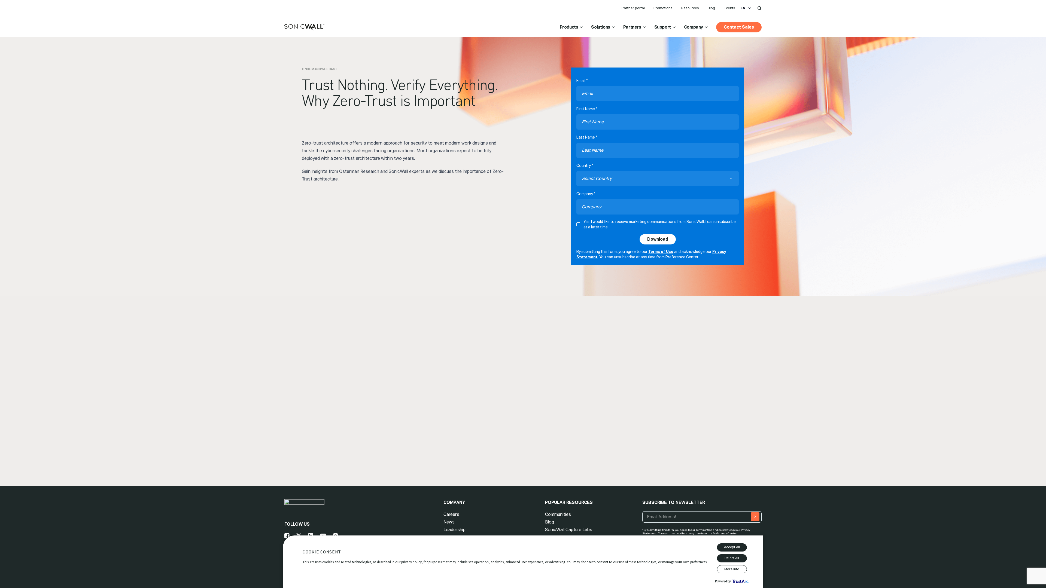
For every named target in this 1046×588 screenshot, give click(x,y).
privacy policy (411, 562)
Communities (558, 514)
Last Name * (586, 137)
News (449, 522)
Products (569, 27)
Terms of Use (660, 251)
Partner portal (633, 8)
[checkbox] (578, 224)
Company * (585, 194)
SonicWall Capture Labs (568, 529)
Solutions (600, 27)
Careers (451, 514)
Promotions (663, 8)
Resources (690, 8)
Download (657, 239)
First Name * (586, 109)
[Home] (304, 27)
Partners (632, 27)
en (743, 8)
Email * (582, 80)
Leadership (454, 529)
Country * (584, 165)
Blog (711, 8)
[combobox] (657, 178)
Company (693, 27)
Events (729, 8)
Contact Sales (739, 27)
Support (662, 27)
